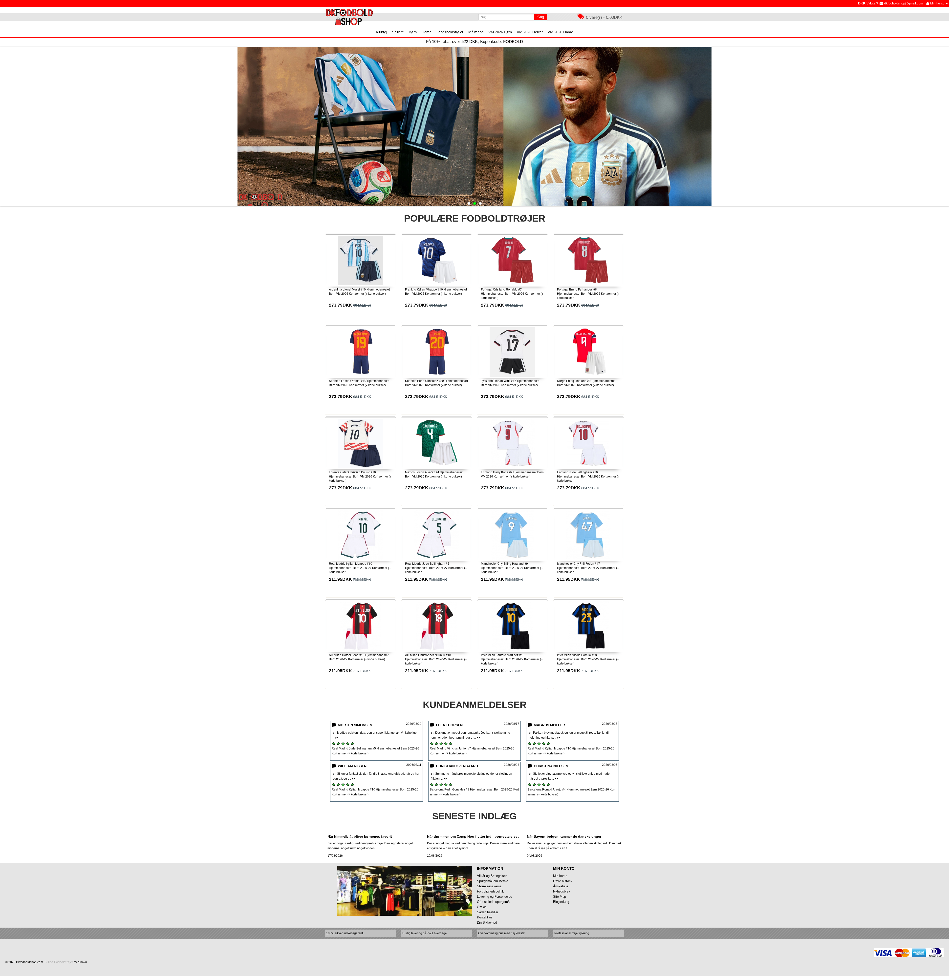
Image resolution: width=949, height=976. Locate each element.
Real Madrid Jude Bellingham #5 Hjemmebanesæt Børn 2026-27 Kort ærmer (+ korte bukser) (436, 567)
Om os (482, 907)
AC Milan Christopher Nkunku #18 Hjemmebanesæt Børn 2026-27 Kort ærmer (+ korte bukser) (436, 659)
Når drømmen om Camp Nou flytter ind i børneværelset (473, 836)
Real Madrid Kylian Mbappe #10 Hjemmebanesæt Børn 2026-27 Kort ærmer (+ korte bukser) (360, 567)
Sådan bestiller (487, 912)
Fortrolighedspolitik (490, 891)
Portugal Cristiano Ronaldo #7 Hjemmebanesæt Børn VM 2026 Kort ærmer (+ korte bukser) (512, 293)
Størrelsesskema (489, 886)
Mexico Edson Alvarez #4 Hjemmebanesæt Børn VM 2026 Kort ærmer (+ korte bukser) (434, 474)
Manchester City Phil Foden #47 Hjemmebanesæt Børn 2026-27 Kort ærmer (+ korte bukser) (588, 567)
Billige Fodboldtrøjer (58, 962)
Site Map (559, 896)
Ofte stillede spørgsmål (493, 902)
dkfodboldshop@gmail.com (903, 3)
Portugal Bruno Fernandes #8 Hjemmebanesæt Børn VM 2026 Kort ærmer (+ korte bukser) (588, 293)
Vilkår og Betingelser (492, 876)
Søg (540, 17)
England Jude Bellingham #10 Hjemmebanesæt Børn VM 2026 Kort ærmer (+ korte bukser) (588, 476)
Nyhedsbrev (561, 891)
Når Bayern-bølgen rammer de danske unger (564, 836)
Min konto (560, 876)
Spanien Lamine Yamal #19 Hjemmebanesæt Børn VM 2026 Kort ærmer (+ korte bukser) (359, 382)
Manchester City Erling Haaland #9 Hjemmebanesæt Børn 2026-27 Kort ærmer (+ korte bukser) (512, 567)
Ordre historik (562, 881)
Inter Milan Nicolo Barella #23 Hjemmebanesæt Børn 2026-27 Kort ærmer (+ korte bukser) (588, 659)
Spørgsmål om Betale (492, 881)
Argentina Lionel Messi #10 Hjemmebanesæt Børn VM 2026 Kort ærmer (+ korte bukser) (359, 291)
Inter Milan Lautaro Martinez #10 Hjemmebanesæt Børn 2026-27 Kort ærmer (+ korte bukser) (512, 659)
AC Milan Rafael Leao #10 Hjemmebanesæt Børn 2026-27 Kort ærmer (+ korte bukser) (358, 657)
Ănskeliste (560, 886)
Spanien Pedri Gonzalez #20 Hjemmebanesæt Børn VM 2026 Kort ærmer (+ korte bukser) (436, 382)
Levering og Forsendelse (494, 896)
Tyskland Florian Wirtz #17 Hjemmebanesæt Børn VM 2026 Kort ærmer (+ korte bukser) (510, 382)
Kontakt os (485, 917)
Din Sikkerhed (487, 922)
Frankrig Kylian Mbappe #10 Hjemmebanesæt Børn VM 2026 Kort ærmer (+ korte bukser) (436, 291)
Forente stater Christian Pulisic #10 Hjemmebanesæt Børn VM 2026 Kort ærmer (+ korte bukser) (360, 476)
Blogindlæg (561, 902)
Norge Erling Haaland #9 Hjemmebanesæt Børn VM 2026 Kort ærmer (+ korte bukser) (586, 382)
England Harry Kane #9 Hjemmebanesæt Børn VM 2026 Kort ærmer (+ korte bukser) (512, 474)
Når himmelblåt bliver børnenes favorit (359, 836)
